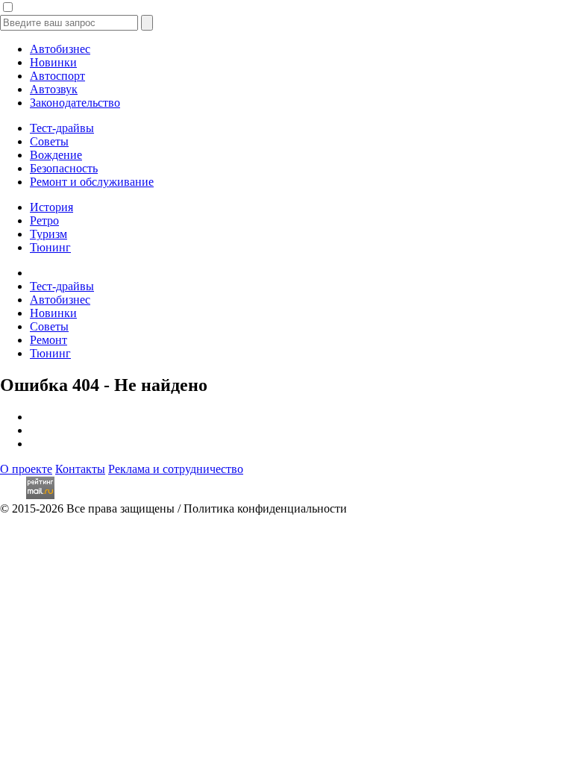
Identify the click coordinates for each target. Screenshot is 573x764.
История (51, 207)
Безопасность (64, 168)
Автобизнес (60, 49)
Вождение (56, 154)
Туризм (48, 234)
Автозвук (54, 89)
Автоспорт (57, 75)
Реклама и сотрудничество (175, 469)
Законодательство (75, 102)
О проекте (26, 469)
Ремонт (48, 340)
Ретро (44, 220)
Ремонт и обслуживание (92, 181)
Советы (49, 141)
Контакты (80, 469)
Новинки (53, 62)
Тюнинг (50, 247)
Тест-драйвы (62, 128)
